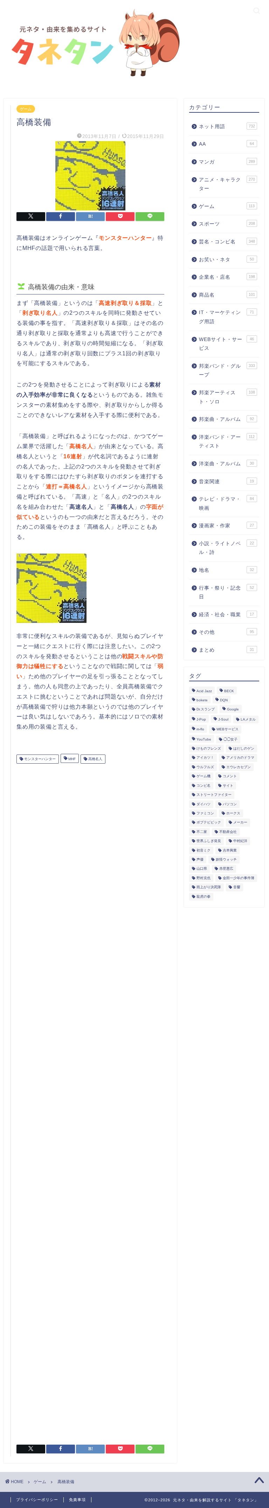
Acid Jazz (204, 691)
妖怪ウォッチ (226, 859)
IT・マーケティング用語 (226, 317)
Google (233, 709)
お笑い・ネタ (226, 259)
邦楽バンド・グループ (227, 370)
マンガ (227, 162)
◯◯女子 (230, 739)
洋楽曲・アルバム (226, 463)
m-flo (200, 729)
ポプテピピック (208, 823)
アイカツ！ (205, 758)
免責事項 (77, 1499)
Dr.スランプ (205, 709)
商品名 (227, 295)
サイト (228, 785)
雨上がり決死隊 (208, 887)
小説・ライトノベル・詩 (226, 548)
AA (226, 144)
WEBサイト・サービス (226, 344)
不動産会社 (228, 832)
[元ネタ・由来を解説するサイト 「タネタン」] (93, 78)
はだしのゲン (243, 748)
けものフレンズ (208, 748)
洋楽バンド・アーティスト (227, 442)
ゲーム (26, 109)
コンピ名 (203, 785)
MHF (71, 759)
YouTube (203, 739)
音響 (236, 887)
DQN (224, 700)
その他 (226, 632)
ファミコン (205, 813)
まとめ (226, 650)
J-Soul (223, 719)
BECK (229, 691)
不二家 (201, 832)
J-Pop (201, 719)
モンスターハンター (39, 759)
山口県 (201, 869)
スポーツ (227, 224)
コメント (230, 776)
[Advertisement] (90, 1101)
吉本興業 (230, 850)
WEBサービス (227, 729)
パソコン (230, 804)
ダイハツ (203, 804)
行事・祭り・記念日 (226, 592)
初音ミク (203, 850)
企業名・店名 (227, 277)
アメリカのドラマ (240, 758)
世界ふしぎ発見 (208, 841)
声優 (200, 859)
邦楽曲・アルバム (226, 419)
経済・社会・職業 (226, 614)
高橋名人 (94, 759)
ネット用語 (227, 126)
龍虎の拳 (203, 896)
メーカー (240, 823)
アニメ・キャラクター (227, 184)
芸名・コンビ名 (227, 241)
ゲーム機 (203, 776)
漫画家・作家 (226, 525)
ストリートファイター (214, 795)
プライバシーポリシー (37, 1499)
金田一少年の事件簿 (238, 878)
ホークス (233, 813)
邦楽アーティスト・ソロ (227, 397)
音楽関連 (226, 481)
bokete (202, 700)
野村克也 (203, 878)
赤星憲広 (226, 869)
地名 (226, 570)
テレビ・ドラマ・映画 (226, 503)
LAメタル (248, 719)
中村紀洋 (240, 841)
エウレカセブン (238, 767)
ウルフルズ (205, 767)
